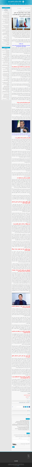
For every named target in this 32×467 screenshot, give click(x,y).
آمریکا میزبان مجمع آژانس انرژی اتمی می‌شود (24, 420)
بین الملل (10, 4)
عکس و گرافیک (3, 4)
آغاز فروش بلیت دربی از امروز (6, 36)
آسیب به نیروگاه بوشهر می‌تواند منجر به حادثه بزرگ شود (23, 429)
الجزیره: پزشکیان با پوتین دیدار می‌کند (5, 29)
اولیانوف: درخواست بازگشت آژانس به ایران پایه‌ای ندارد (23, 427)
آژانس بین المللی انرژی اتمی (22, 402)
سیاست (23, 4)
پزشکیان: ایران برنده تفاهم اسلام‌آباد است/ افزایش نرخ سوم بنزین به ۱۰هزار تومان (5, 92)
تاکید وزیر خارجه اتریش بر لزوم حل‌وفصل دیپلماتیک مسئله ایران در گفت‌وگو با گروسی (20, 424)
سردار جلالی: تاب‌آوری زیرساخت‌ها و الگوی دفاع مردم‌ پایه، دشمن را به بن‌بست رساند (6, 76)
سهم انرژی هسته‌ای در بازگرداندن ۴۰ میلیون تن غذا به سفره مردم (22, 421)
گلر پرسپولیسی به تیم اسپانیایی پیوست (5, 30)
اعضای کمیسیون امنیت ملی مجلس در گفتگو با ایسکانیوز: (24, 11)
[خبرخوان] (14, 461)
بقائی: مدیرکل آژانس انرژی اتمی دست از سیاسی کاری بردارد (23, 423)
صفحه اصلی (29, 4)
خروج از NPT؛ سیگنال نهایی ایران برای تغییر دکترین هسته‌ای (23, 426)
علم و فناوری (7, 4)
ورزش (16, 4)
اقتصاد (18, 4)
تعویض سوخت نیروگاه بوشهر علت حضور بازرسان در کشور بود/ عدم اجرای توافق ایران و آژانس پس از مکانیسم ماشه (21, 14)
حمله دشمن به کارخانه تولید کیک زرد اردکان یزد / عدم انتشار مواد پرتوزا (22, 428)
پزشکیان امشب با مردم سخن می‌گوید (5, 99)
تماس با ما (28, 457)
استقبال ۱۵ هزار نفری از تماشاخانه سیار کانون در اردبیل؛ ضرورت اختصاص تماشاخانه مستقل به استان (5, 40)
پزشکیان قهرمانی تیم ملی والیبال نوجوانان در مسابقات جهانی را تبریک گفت (6, 72)
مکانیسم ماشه (27, 402)
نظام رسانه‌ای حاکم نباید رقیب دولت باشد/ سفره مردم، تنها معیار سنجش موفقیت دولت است (6, 55)
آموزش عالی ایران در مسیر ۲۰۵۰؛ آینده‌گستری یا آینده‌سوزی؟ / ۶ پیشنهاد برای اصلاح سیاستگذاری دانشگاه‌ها (5, 15)
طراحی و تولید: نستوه (16, 465)
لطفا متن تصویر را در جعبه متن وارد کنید (25, 443)
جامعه (21, 4)
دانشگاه (26, 4)
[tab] (6, 7)
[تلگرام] (15, 461)
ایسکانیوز (22, 39)
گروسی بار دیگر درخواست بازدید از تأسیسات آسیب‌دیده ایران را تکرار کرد (22, 422)
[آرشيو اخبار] (17, 461)
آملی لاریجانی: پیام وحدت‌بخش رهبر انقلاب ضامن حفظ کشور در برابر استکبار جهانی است (5, 65)
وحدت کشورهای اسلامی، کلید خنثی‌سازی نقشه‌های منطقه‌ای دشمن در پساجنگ (5, 80)
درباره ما (28, 457)
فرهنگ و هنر (13, 4)
